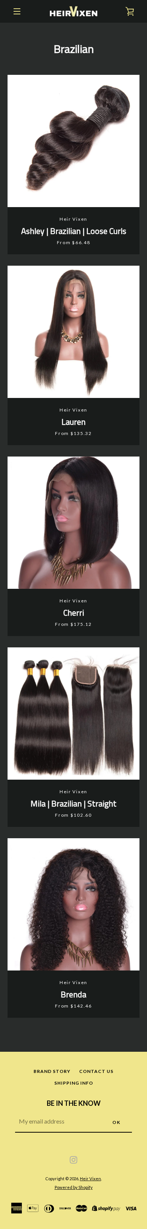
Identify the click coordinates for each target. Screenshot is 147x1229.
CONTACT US (96, 1071)
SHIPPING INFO (73, 1083)
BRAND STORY (52, 1071)
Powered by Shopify (74, 1187)
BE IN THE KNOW (74, 1103)
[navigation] (17, 11)
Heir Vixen (90, 1178)
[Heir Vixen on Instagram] (73, 1159)
